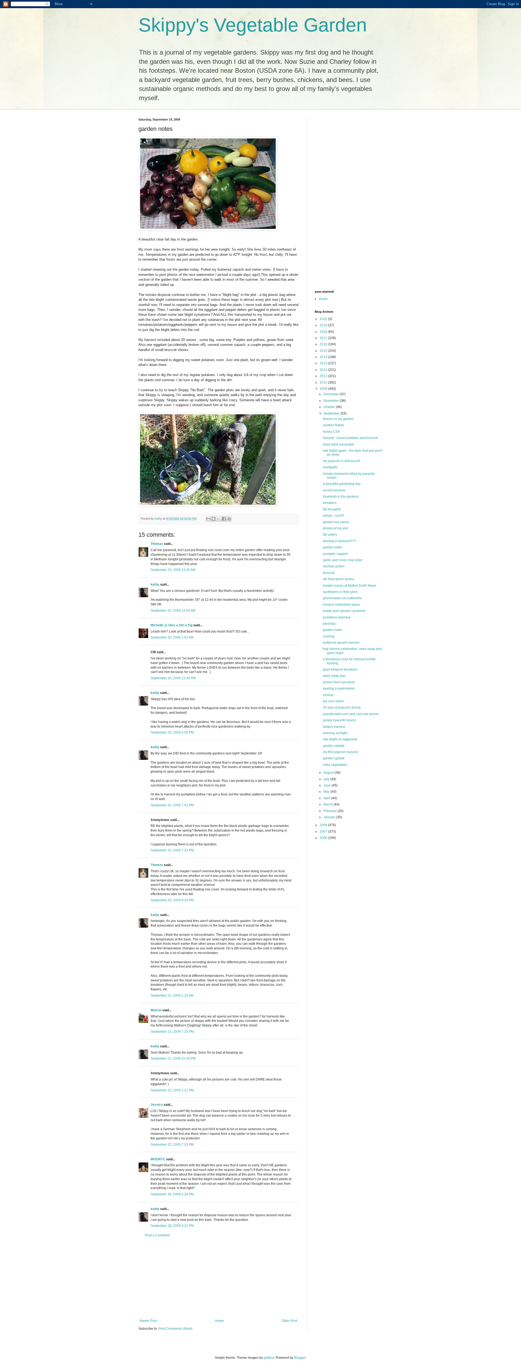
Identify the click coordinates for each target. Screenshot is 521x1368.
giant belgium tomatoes (340, 669)
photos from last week (339, 682)
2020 (324, 319)
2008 (324, 825)
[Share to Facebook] (224, 519)
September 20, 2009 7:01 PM (172, 805)
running (328, 636)
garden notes (332, 547)
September (332, 413)
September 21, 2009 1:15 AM (172, 995)
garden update (334, 746)
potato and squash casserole (344, 611)
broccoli (329, 573)
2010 (324, 382)
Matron (156, 1010)
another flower (333, 425)
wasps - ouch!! (333, 515)
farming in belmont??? (339, 541)
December (331, 394)
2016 (324, 344)
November (331, 401)
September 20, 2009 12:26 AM (173, 570)
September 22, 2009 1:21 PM (172, 1090)
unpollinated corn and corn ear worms (351, 714)
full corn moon (333, 701)
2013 (324, 363)
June (327, 785)
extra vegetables (335, 765)
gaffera (269, 1358)
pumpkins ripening (336, 617)
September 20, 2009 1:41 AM (172, 637)
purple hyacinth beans (339, 720)
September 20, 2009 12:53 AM (173, 610)
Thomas (157, 544)
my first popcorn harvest (340, 752)
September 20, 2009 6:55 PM (172, 732)
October (329, 407)
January (329, 817)
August (329, 773)
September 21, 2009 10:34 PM (173, 1058)
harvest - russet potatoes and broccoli (350, 438)
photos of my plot (335, 528)
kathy (155, 584)
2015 (324, 351)
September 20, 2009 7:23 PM (172, 850)
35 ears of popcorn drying (342, 707)
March (328, 804)
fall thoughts (332, 509)
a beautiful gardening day (342, 484)
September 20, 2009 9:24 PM (172, 900)
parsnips (329, 623)
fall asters (330, 534)
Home (219, 1321)
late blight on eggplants (340, 739)
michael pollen (334, 566)
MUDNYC (158, 1159)
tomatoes (329, 503)
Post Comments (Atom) (175, 1329)
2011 (324, 376)
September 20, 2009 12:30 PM (173, 678)
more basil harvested (338, 444)
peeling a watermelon (339, 688)
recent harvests (334, 490)
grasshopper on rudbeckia (342, 598)
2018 (324, 332)
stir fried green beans (338, 579)
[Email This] (208, 519)
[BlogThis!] (213, 519)
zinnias (328, 695)
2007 (324, 831)
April (327, 798)
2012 (324, 370)
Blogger (300, 1358)
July (326, 779)
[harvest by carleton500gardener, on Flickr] (207, 229)
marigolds (330, 467)
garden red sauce (336, 522)
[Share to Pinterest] (229, 519)
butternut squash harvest (341, 642)
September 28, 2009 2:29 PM (172, 1194)
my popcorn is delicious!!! (341, 461)
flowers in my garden (338, 419)
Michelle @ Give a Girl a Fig (171, 625)
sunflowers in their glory (340, 592)
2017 (324, 338)
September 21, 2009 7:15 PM (172, 1032)
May (327, 792)
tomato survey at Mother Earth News (349, 585)
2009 (324, 389)
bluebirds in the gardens (341, 496)
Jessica (157, 1105)
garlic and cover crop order (343, 560)
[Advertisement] (218, 1278)
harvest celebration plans (341, 604)
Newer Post (148, 1321)
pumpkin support (335, 554)
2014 (324, 357)
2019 (324, 325)
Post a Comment (157, 1235)
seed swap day (334, 676)
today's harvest (334, 727)
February (330, 811)
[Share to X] (218, 519)
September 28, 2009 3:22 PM (172, 1226)
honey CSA (331, 432)
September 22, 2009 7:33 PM (172, 1144)
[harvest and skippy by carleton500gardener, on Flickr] (207, 505)
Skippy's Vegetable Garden (252, 25)
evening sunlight (335, 733)
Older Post (289, 1321)
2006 (324, 838)
